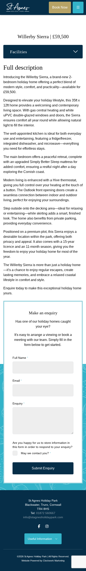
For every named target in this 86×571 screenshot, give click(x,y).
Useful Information (41, 538)
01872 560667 (45, 513)
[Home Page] (18, 7)
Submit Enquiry (43, 468)
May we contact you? (36, 453)
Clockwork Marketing (53, 560)
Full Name (20, 357)
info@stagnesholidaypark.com (43, 517)
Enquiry (18, 403)
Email (17, 380)
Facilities (46, 51)
